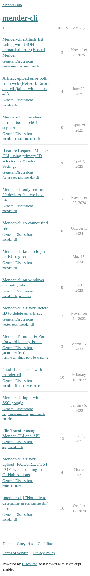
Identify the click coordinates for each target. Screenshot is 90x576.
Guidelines (46, 544)
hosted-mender (12, 66)
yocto (6, 324)
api (4, 447)
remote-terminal (13, 357)
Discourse (29, 564)
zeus (15, 324)
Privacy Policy (44, 553)
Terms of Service (15, 553)
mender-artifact (12, 138)
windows (25, 296)
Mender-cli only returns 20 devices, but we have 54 (23, 194)
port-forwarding (37, 357)
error (5, 486)
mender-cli (31, 66)
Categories (25, 544)
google (7, 418)
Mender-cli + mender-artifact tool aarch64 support (21, 122)
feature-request (12, 177)
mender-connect (30, 386)
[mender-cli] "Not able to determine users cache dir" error (25, 503)
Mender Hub (12, 5)
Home (7, 544)
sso (4, 414)
